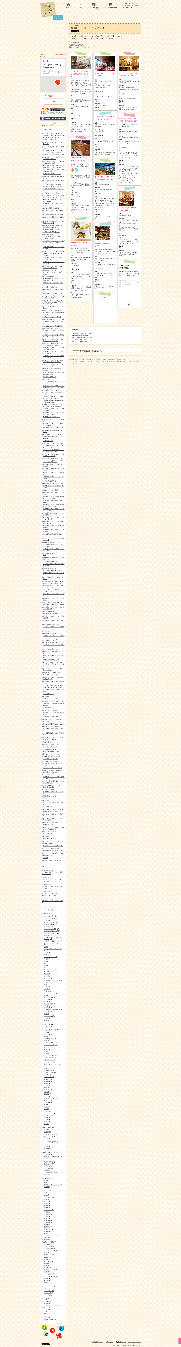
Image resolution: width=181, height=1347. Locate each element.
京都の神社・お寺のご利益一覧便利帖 (54, 604)
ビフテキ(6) (47, 1117)
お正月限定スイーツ (48, 696)
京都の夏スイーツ (48, 800)
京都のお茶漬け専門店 (49, 481)
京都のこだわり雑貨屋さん (50, 717)
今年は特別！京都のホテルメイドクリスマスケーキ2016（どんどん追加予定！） (54, 272)
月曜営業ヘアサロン (48, 855)
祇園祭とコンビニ (48, 825)
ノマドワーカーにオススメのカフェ (53, 841)
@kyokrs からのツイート (46, 125)
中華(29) (46, 1040)
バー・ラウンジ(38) (49, 1060)
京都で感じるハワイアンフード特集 (53, 483)
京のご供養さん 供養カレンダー (52, 633)
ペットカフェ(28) (49, 1291)
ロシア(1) (47, 1109)
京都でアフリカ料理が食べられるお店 (54, 154)
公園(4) (46, 1257)
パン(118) (47, 1032)
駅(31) (46, 1182)
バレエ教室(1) (48, 1170)
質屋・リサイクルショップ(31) (53, 1009)
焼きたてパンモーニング (79, 339)
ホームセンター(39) (49, 1012)
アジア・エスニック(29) (51, 1043)
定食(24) (46, 1053)
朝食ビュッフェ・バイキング (51, 754)
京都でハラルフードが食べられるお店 (54, 251)
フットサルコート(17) (50, 1276)
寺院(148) (47, 1265)
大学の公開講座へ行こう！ (50, 561)
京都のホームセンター (49, 838)
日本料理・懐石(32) (49, 1090)
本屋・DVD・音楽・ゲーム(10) (53, 941)
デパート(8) (47, 920)
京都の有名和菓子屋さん (50, 276)
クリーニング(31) (49, 1197)
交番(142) (47, 1187)
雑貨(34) (46, 1020)
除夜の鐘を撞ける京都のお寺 (51, 624)
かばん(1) (47, 987)
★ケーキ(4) (47, 1237)
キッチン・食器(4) (49, 1016)
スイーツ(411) (48, 1034)
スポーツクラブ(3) (49, 1136)
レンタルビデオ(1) (49, 1004)
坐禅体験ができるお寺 (49, 377)
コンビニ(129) (48, 952)
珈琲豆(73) (47, 959)
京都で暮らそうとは (97, 1342)
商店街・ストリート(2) (50, 922)
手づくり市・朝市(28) (50, 1269)
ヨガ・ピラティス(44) (50, 1134)
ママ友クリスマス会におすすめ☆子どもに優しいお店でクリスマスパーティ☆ (54, 242)
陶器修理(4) (47, 1225)
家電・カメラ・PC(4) (50, 935)
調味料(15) (47, 974)
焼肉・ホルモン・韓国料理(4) (52, 1064)
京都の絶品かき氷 (48, 441)
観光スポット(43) (49, 1255)
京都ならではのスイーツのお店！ (52, 719)
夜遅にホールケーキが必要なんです (53, 846)
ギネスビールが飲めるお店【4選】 (53, 860)
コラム (43, 866)
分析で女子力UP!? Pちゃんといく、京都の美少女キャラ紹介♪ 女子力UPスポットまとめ (53, 302)
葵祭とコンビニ (47, 834)
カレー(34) (47, 1047)
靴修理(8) (47, 1218)
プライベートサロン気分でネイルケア (54, 853)
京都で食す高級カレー (49, 739)
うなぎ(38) (47, 1085)
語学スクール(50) (49, 1164)
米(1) (45, 967)
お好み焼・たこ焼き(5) (50, 1098)
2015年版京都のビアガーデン (51, 417)
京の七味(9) (47, 1309)
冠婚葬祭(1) (47, 1272)
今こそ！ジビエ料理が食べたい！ (52, 133)
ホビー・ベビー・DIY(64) (51, 929)
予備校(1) (47, 1146)
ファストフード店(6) (50, 1062)
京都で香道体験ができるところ (52, 390)
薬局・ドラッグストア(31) (51, 933)
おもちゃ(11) (48, 999)
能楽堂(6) (47, 1280)
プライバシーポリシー (134, 1342)
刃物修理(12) (48, 1222)
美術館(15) (47, 1259)
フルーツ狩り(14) (49, 1274)
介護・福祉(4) (48, 1154)
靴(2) (45, 984)
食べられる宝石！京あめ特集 (51, 208)
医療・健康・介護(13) (50, 1152)
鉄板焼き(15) (48, 1081)
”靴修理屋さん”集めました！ (51, 660)
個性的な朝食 (47, 742)
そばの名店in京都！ (48, 694)
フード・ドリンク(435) (50, 918)
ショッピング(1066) (50, 916)
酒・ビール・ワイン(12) (51, 969)
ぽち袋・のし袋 (47, 631)
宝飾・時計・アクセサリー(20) (53, 980)
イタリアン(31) (48, 1100)
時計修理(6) (47, 1212)
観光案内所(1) (48, 1267)
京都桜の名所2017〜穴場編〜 (51, 229)
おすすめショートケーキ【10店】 (52, 570)
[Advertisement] (105, 310)
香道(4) (46, 1233)
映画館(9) (47, 1278)
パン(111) (47, 1068)
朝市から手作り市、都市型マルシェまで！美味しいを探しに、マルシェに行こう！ (54, 664)
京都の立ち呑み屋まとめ (50, 287)
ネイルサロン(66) (49, 1130)
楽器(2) (46, 995)
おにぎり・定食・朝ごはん (79, 341)
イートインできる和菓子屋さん (52, 848)
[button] (58, 84)
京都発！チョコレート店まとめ (52, 193)
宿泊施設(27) (48, 1244)
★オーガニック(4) (49, 1286)
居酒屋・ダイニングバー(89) (52, 1051)
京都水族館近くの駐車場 (50, 710)
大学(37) (46, 1144)
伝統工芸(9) (47, 1203)
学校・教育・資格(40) (50, 1142)
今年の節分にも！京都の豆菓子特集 (53, 326)
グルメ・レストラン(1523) (52, 1030)
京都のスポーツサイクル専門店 (52, 317)
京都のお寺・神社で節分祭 (50, 328)
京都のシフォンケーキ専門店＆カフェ (54, 310)
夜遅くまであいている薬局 (50, 675)
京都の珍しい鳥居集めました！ (52, 174)
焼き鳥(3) (47, 1124)
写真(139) (47, 1199)
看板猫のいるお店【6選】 (50, 568)
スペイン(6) (47, 1107)
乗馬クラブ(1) (48, 1174)
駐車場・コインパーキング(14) (53, 1185)
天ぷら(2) (47, 1096)
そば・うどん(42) (49, 1077)
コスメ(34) (47, 1138)
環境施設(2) (47, 1205)
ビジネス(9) (47, 1301)
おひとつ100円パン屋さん (50, 611)
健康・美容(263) (48, 1127)
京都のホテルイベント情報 (50, 640)
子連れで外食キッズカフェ (50, 759)
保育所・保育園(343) (50, 1319)
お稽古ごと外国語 (48, 843)
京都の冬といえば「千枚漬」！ (52, 699)
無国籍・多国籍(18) (49, 1115)
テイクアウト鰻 (47, 807)
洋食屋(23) (47, 1104)
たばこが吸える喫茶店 (49, 831)
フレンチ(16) (48, 1102)
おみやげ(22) (47, 1307)
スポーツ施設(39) (49, 1246)
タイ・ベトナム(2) (49, 1113)
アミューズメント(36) (50, 1250)
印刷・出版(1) (48, 1303)
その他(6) (47, 1111)
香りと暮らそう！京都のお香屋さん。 (54, 214)
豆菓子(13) (47, 989)
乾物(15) (46, 954)
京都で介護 (46, 379)
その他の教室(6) (48, 1168)
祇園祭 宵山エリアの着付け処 (52, 811)
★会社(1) (46, 913)
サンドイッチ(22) (49, 1070)
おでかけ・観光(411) (50, 1242)
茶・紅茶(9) (47, 976)
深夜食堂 (45, 858)
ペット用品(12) (48, 1295)
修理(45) (46, 1195)
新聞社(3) (47, 1201)
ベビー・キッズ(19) (49, 997)
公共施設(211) (48, 1178)
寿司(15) (46, 1087)
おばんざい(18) (48, 1079)
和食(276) (47, 1036)
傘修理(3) (47, 1216)
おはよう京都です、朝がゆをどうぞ (82, 337)
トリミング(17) (48, 1293)
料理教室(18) (48, 1166)
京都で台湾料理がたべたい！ (51, 139)
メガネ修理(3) (48, 1214)
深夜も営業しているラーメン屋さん (53, 443)
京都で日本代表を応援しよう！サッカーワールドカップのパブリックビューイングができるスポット (54, 460)
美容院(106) (47, 1132)
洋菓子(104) (47, 1075)
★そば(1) (46, 1299)
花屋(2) (46, 947)
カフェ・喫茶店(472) (50, 1057)
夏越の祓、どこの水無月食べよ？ (52, 822)
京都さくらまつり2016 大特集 (51, 672)
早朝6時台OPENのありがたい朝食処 (82, 333)
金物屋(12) (47, 1018)
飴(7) (45, 1313)
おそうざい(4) (48, 978)
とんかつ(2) (47, 1119)
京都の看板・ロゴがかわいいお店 (52, 293)
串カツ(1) (47, 1121)
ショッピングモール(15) (51, 924)
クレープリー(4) (48, 1066)
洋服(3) (46, 982)
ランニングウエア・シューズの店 (52, 768)
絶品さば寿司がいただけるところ (52, 542)
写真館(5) (47, 1231)
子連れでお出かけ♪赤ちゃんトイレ (53, 749)
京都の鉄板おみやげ (48, 708)
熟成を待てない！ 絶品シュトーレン (54, 701)
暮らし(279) (47, 1190)
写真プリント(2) (48, 1229)
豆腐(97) (46, 961)
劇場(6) (46, 1282)
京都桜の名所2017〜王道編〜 (51, 232)
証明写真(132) (48, 1227)
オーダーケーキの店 (48, 789)
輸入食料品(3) (48, 972)
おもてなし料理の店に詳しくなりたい (54, 724)
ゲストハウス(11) (49, 1026)
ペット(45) (46, 1289)
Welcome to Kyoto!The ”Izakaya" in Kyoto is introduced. (53, 401)
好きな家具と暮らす (48, 836)
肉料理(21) (47, 1049)
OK (59, 72)
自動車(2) (47, 1207)
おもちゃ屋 (46, 721)
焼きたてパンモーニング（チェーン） (54, 737)
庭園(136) (47, 1252)
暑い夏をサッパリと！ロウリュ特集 (53, 427)
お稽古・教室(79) (49, 1162)
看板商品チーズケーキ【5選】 (51, 726)
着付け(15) (47, 1193)
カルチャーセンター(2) (50, 1172)
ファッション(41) (49, 927)
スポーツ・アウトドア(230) (52, 931)
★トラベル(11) (48, 1024)
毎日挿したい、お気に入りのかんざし (54, 642)
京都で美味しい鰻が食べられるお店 (53, 809)
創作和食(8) (47, 1092)
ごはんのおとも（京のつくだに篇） (53, 602)
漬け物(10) (47, 965)
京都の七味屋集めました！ (50, 234)
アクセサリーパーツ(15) (51, 993)
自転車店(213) (48, 1001)
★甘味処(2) (47, 1239)
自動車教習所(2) (48, 1148)
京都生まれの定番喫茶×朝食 (80, 335)
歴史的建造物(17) (49, 1261)
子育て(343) (47, 1317)
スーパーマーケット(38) (51, 957)
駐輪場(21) (47, 1180)
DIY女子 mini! (47, 774)
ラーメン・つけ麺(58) (50, 1045)
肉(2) (45, 963)
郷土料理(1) (47, 1094)
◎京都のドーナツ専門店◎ (50, 490)
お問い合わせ (109, 1342)
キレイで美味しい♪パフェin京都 (52, 434)
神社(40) (46, 1263)
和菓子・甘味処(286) (50, 1072)
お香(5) (46, 1311)
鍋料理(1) (47, 1083)
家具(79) (46, 1014)
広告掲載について (121, 1342)
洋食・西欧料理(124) (50, 1038)
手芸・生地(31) (48, 991)
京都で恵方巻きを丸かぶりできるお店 (54, 319)
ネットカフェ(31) (49, 1210)
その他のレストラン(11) (51, 1055)
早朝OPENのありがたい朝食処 (52, 756)
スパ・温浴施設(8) (49, 1248)
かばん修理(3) (48, 1220)
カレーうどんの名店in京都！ (51, 649)
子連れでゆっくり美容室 (50, 761)
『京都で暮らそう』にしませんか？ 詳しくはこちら (131, 5)
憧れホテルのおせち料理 (50, 613)
